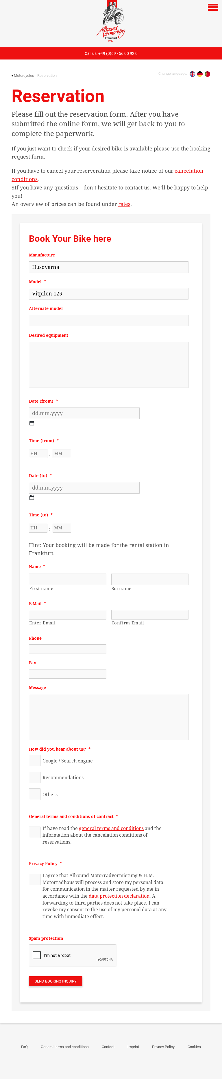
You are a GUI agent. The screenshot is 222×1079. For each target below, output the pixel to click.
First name (41, 588)
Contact (108, 1047)
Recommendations (63, 777)
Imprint (133, 1047)
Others (50, 794)
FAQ (24, 1047)
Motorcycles (24, 75)
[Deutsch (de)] (200, 74)
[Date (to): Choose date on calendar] (32, 498)
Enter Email (42, 623)
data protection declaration (119, 896)
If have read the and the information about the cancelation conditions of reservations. (102, 835)
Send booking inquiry (56, 981)
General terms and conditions (65, 1047)
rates (124, 204)
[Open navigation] (213, 7)
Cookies (194, 1047)
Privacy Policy (163, 1047)
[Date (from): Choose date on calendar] (32, 423)
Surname (122, 588)
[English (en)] (192, 74)
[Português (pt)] (207, 74)
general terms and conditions (111, 828)
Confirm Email (128, 623)
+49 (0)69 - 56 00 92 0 (118, 53)
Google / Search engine (67, 761)
